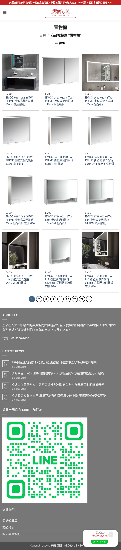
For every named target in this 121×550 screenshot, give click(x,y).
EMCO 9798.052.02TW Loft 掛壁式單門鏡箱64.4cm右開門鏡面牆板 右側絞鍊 (58, 281)
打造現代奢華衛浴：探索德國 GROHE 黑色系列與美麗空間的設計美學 (58, 384)
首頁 (42, 35)
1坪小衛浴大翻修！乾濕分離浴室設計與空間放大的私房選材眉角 (54, 362)
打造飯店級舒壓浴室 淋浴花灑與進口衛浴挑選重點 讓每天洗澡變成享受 (59, 395)
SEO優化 (70, 545)
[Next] (89, 299)
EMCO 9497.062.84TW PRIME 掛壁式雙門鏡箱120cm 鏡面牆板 (59, 101)
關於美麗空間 (11, 534)
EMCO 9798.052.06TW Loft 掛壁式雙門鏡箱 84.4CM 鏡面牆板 (98, 220)
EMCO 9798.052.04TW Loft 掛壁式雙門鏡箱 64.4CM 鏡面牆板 (19, 279)
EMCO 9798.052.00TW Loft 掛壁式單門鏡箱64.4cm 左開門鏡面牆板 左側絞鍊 (99, 281)
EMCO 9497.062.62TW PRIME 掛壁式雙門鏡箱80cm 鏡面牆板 (19, 160)
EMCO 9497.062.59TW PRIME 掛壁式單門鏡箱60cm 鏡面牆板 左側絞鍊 (20, 220)
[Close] (110, 534)
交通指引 (8, 527)
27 (82, 299)
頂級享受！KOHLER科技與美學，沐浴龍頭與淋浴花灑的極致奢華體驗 (58, 373)
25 (67, 299)
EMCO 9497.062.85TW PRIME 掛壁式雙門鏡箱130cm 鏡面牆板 (19, 101)
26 (74, 299)
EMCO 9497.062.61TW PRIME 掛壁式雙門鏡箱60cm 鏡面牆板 (59, 160)
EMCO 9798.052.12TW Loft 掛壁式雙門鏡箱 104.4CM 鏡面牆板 (58, 220)
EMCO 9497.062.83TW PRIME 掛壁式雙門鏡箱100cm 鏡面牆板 (99, 101)
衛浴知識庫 (9, 520)
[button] (4, 12)
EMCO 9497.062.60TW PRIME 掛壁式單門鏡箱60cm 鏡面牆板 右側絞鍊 (99, 160)
